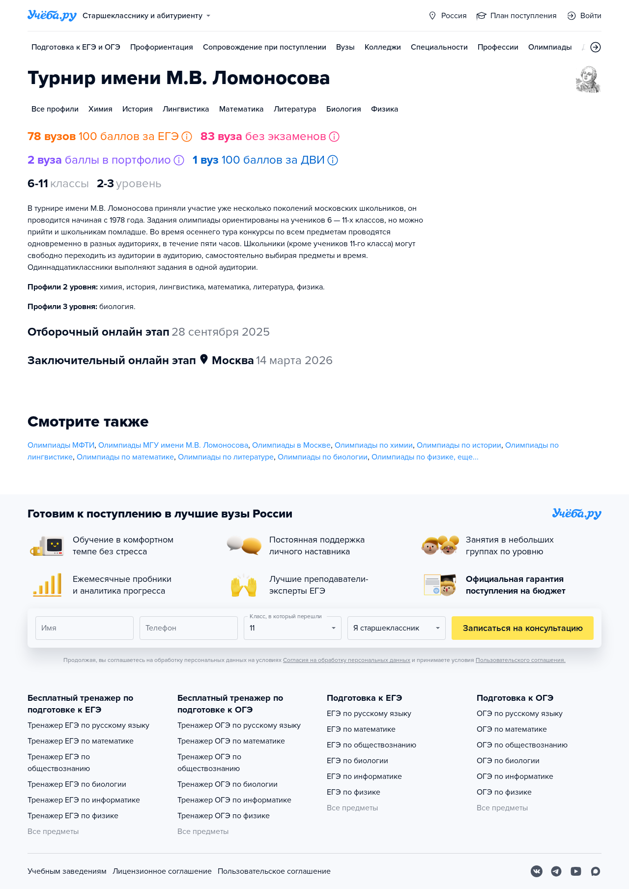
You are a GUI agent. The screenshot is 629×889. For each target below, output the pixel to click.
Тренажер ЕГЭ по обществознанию (59, 763)
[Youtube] (576, 871)
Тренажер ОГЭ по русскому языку (239, 725)
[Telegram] (556, 871)
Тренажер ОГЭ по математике (231, 741)
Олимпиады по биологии (323, 457)
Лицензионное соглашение (162, 871)
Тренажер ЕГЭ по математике (81, 741)
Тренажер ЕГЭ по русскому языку (88, 725)
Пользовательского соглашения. (521, 660)
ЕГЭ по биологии (357, 761)
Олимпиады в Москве (291, 445)
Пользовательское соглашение (274, 871)
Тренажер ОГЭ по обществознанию (209, 763)
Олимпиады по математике (125, 457)
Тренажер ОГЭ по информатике (234, 800)
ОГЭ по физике (504, 792)
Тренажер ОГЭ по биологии (227, 784)
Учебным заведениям (67, 871)
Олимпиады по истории (459, 445)
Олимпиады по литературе (226, 457)
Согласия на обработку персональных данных (346, 660)
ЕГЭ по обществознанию (371, 745)
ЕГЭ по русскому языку (369, 713)
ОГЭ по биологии (508, 761)
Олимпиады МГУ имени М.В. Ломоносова (173, 445)
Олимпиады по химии (374, 445)
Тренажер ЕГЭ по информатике (84, 800)
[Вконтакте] (537, 871)
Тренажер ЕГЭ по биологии (77, 784)
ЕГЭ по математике (361, 729)
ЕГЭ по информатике (364, 776)
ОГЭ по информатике (515, 776)
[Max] (595, 871)
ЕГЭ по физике (353, 792)
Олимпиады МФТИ (61, 445)
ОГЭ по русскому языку (520, 713)
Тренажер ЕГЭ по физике (73, 816)
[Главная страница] (52, 16)
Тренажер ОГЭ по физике (223, 816)
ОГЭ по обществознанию (522, 745)
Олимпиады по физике (413, 457)
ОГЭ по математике (512, 729)
